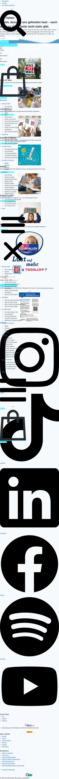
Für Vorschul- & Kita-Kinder (13, 199)
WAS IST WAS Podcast (11, 131)
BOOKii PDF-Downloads (12, 189)
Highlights (5, 134)
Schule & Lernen (7, 196)
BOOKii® (4, 172)
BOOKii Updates (9, 187)
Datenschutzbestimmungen (44, 288)
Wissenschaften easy (11, 123)
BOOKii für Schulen (10, 191)
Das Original (8, 106)
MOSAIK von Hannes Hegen (13, 157)
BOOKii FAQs (9, 181)
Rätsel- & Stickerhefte (11, 127)
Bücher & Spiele (9, 177)
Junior (6, 113)
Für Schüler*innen (10, 201)
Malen (6, 163)
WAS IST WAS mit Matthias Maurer (15, 141)
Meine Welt (8, 111)
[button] (13, 238)
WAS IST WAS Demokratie (12, 137)
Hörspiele (8, 125)
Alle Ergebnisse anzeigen (8, 45)
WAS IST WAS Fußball (11, 143)
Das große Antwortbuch (12, 121)
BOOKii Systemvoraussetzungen (14, 185)
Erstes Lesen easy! (10, 119)
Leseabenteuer (6, 146)
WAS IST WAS (6, 103)
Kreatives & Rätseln (8, 160)
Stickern (7, 165)
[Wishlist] (13, 53)
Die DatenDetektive (11, 153)
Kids (6, 115)
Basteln (7, 169)
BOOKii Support (9, 183)
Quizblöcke (8, 129)
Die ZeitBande (9, 151)
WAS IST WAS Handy (11, 139)
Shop (3, 208)
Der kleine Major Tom (11, 149)
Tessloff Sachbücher (11, 155)
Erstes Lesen (8, 117)
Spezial (7, 108)
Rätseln (7, 167)
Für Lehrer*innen (10, 205)
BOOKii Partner (9, 193)
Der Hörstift (8, 175)
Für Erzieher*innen (10, 203)
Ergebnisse (4, 42)
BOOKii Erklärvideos (11, 179)
